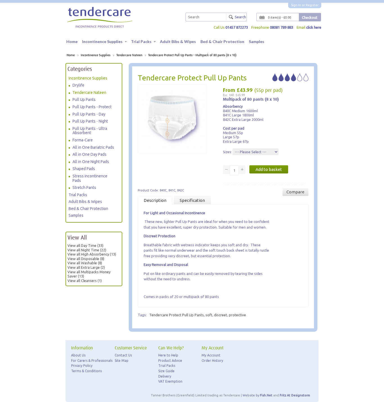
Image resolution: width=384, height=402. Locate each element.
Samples (256, 41)
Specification (192, 200)
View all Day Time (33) (85, 245)
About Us (78, 355)
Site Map (121, 360)
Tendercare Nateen (129, 55)
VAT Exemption (170, 381)
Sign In (296, 5)
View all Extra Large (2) (86, 267)
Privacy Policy (81, 365)
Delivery (164, 376)
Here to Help (168, 355)
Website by (257, 395)
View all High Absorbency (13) (91, 254)
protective (237, 315)
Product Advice (170, 360)
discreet (220, 315)
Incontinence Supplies (102, 41)
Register (312, 5)
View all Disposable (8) (85, 259)
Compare (295, 191)
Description (155, 200)
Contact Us (123, 355)
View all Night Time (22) (86, 250)
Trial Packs (141, 41)
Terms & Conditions (86, 371)
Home (72, 41)
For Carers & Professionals (91, 360)
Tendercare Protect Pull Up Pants (176, 315)
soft (208, 315)
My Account (211, 355)
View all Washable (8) (84, 263)
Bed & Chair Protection (222, 41)
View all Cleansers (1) (84, 281)
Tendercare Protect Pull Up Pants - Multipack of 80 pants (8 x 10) (192, 55)
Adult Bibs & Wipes (178, 41)
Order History (212, 360)
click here (313, 27)
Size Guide (166, 371)
